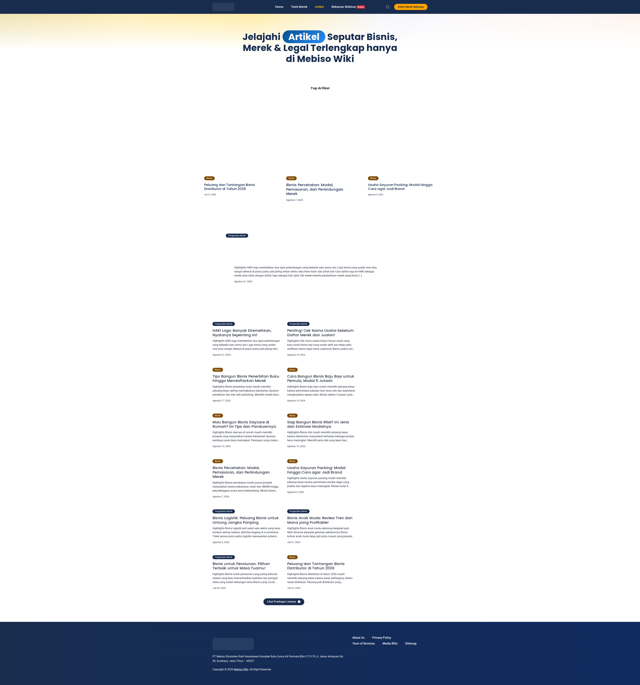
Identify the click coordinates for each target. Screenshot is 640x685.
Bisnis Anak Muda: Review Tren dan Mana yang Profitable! (319, 520)
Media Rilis (390, 643)
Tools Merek (299, 6)
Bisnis (209, 178)
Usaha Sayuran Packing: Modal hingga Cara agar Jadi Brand (400, 187)
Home (279, 6)
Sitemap (410, 643)
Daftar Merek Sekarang (411, 6)
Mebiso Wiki (241, 669)
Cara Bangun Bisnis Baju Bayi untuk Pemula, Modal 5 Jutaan (320, 378)
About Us (358, 637)
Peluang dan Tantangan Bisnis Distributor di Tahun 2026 (229, 187)
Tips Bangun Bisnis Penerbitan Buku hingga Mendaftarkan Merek (245, 378)
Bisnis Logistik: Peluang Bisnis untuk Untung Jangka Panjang (245, 520)
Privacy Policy (381, 637)
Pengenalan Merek (237, 235)
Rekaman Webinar (348, 6)
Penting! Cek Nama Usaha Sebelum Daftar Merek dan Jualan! (320, 332)
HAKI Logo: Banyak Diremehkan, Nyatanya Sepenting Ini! (305, 249)
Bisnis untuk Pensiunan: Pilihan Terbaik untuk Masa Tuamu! (241, 566)
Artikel (319, 6)
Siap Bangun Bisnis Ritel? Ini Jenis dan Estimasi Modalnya (318, 424)
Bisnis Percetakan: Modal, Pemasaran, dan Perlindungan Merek (314, 189)
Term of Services (363, 643)
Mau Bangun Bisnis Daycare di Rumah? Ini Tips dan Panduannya (244, 424)
